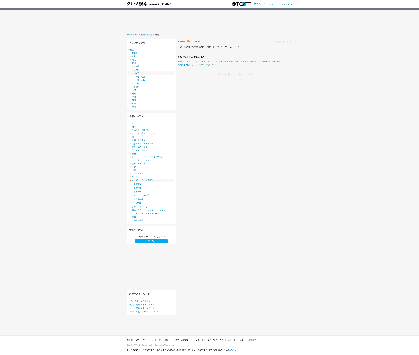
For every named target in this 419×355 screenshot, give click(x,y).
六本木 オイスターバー (187, 65)
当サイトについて (236, 340)
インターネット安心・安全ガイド (208, 340)
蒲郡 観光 (276, 61)
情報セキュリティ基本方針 (177, 340)
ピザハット (218, 61)
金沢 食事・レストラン (140, 301)
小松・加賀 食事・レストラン (143, 308)
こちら (232, 350)
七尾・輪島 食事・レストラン (143, 304)
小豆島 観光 (265, 61)
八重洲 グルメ (205, 61)
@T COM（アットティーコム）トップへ (272, 4)
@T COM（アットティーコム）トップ (144, 340)
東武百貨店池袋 (241, 61)
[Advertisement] (209, 21)
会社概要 (252, 340)
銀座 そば (254, 61)
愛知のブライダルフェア (187, 61)
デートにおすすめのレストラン (144, 312)
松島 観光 (229, 61)
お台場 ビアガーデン (207, 65)
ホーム (130, 35)
